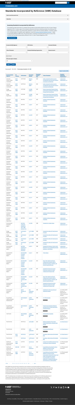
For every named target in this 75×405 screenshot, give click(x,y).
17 (26, 363)
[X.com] (51, 387)
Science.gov (42, 401)
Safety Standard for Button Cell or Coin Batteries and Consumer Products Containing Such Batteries (50, 80)
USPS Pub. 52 (31, 334)
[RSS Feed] (66, 387)
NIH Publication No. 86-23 (31, 291)
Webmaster (7, 394)
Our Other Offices (17, 394)
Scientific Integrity (64, 398)
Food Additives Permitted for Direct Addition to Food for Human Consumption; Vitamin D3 (50, 348)
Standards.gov (11, 6)
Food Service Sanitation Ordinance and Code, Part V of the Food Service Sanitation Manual (50, 307)
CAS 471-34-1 (31, 341)
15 (22, 363)
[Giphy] (63, 387)
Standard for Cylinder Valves (48, 223)
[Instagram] (58, 387)
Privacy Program (20, 398)
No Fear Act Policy (45, 398)
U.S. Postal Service (64, 321)
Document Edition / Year (38, 75)
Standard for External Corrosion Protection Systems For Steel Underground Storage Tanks (49, 270)
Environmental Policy (55, 398)
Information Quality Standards (28, 401)
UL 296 (30, 104)
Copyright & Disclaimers (28, 398)
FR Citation (17, 75)
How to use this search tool (12, 15)
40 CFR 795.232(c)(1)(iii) (23, 291)
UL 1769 (30, 223)
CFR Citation (30, 45)
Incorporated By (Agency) (11, 45)
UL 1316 (30, 260)
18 (28, 363)
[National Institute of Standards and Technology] (13, 387)
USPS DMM (31, 321)
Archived (10, 56)
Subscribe (9, 19)
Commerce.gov (36, 401)
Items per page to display (11, 58)
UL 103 (30, 246)
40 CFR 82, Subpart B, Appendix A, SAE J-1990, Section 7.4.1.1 (23, 226)
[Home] (8, 3)
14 (20, 363)
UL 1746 (30, 268)
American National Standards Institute (43, 32)
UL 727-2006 (31, 231)
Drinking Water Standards (48, 313)
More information (12, 38)
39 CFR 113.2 (23, 338)
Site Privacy (9, 398)
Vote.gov (50, 401)
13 (18, 363)
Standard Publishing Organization (34, 50)
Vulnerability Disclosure (37, 398)
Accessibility (14, 398)
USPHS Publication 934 (31, 307)
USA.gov (46, 401)
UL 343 (30, 109)
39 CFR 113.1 (23, 334)
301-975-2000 (7, 392)
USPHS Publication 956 (31, 315)
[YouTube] (61, 387)
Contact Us (12, 394)
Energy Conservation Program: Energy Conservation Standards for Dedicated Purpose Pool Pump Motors (50, 91)
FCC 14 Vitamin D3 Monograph (31, 354)
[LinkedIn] (56, 387)
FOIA (50, 398)
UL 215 (30, 252)
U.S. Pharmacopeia (46, 297)
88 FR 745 (17, 347)
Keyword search (51, 50)
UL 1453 (30, 115)
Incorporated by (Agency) (9, 75)
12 (16, 363)
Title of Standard (10, 50)
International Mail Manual (48, 329)
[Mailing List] (68, 387)
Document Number (52, 45)
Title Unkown (45, 252)
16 (24, 363)
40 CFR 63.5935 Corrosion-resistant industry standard (24, 255)
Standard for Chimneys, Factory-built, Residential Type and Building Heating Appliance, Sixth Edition (50, 248)
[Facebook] (54, 387)
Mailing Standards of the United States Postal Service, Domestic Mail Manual (50, 323)
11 (14, 363)
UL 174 (30, 99)
